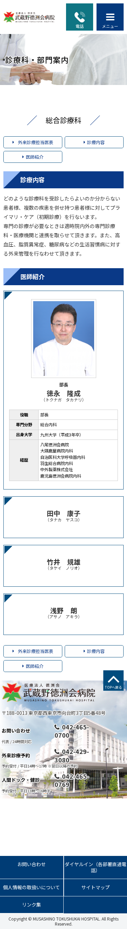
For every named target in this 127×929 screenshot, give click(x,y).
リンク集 (31, 904)
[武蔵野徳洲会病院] (29, 16)
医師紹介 (34, 157)
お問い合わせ (31, 864)
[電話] (80, 17)
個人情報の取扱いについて (31, 887)
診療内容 (96, 142)
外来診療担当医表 (35, 142)
